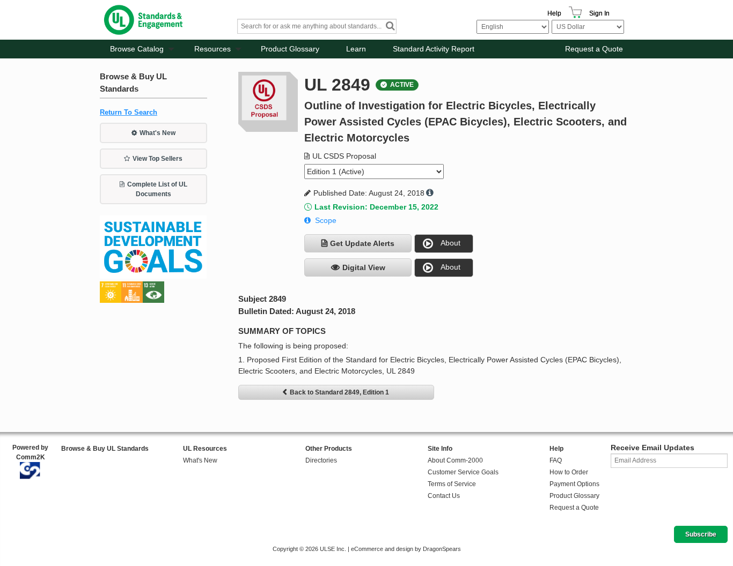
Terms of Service (452, 484)
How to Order (568, 472)
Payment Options (574, 484)
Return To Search (128, 112)
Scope (325, 220)
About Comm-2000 (455, 460)
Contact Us (444, 496)
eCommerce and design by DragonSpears (406, 549)
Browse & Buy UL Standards (105, 448)
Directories (321, 460)
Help (554, 13)
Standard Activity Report (433, 48)
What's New (157, 133)
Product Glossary (290, 48)
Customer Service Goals (463, 472)
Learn (356, 48)
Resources (212, 48)
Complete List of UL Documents (157, 189)
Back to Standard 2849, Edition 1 (339, 392)
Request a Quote (594, 48)
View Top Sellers (157, 158)
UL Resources (205, 448)
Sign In (599, 13)
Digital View (363, 267)
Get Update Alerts (362, 243)
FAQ (555, 460)
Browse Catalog (137, 48)
